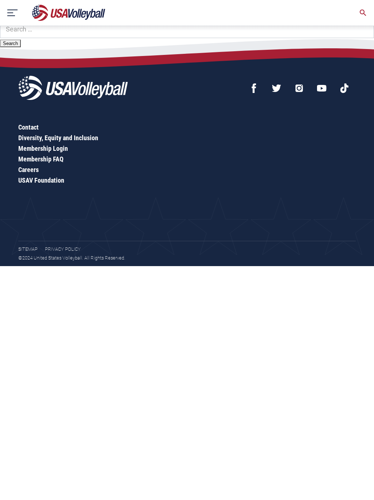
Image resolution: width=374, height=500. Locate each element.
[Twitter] (276, 88)
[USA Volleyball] (69, 13)
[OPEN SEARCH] (363, 13)
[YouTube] (321, 88)
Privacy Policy (63, 249)
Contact (28, 127)
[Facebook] (253, 88)
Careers (28, 169)
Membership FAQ (41, 159)
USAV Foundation (41, 180)
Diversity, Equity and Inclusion (58, 138)
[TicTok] (344, 88)
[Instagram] (299, 88)
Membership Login (43, 148)
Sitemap (28, 249)
